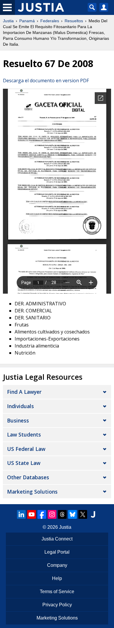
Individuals (20, 406)
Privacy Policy (57, 604)
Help (57, 578)
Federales (49, 20)
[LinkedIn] (21, 514)
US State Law (23, 462)
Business (18, 420)
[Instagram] (52, 514)
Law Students (24, 434)
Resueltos (74, 20)
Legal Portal (57, 552)
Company (57, 565)
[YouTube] (31, 514)
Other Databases (28, 477)
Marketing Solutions (32, 491)
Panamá (27, 20)
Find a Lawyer (24, 391)
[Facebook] (41, 514)
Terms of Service (57, 591)
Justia (8, 20)
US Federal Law (26, 448)
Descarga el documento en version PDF (46, 80)
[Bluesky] (72, 514)
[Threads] (62, 514)
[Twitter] (82, 514)
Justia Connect (57, 538)
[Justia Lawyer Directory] (93, 514)
